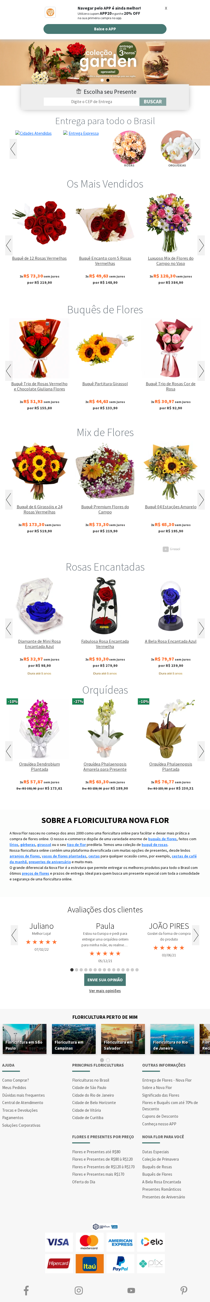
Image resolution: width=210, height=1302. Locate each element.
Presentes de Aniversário (163, 1196)
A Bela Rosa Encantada (161, 1181)
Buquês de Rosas (157, 1166)
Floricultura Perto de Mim (105, 1017)
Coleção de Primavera (160, 1159)
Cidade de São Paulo (89, 1087)
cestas (94, 856)
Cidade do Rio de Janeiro (93, 1095)
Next (196, 149)
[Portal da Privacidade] (105, 1226)
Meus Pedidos (14, 1087)
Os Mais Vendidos (105, 184)
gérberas (27, 844)
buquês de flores (162, 838)
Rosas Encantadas (105, 567)
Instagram (78, 1290)
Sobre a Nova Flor (157, 1087)
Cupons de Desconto (160, 1116)
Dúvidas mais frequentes (23, 1095)
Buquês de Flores (105, 309)
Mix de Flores (105, 432)
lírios (14, 844)
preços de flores (35, 873)
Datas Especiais (155, 1151)
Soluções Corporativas (21, 1125)
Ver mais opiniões (105, 990)
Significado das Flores (160, 1095)
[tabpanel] (41, 937)
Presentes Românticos (161, 1189)
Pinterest (184, 1290)
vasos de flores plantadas (64, 856)
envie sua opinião (105, 979)
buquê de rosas (155, 844)
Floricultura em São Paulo (23, 1045)
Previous (13, 149)
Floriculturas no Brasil (90, 1080)
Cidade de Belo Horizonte (94, 1102)
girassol (44, 844)
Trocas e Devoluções (20, 1110)
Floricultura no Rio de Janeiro (170, 1045)
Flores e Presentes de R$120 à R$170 (103, 1166)
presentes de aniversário (50, 861)
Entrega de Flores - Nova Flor (167, 1080)
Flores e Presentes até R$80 (96, 1151)
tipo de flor (76, 844)
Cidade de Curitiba (87, 1117)
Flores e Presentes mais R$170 (98, 1174)
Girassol (172, 549)
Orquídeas (105, 690)
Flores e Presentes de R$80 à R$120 (102, 1159)
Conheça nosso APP (159, 1123)
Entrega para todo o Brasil (105, 121)
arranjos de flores (25, 856)
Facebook (26, 1290)
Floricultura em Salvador (118, 1045)
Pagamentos (13, 1117)
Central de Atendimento (22, 1102)
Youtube (131, 1290)
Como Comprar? (15, 1080)
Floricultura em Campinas (69, 1045)
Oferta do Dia (83, 1181)
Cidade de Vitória (86, 1110)
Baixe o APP (105, 28)
